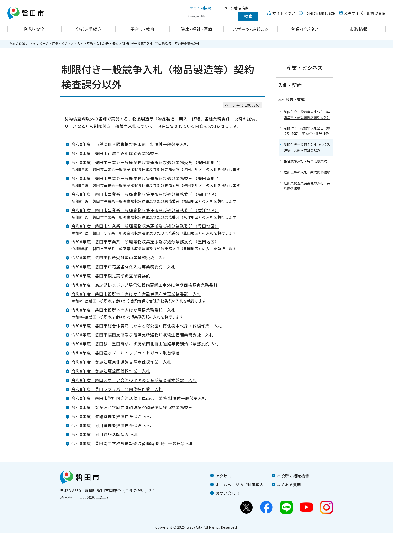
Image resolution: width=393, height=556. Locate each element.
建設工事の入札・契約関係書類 (307, 172)
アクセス (224, 476)
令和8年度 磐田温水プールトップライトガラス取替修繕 (125, 353)
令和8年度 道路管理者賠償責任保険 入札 (111, 416)
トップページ (39, 43)
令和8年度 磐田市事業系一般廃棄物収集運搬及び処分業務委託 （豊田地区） (145, 226)
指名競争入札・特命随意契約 (305, 161)
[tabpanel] (224, 17)
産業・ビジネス (63, 43)
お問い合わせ (228, 493)
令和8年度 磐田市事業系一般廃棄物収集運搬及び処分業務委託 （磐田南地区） (147, 178)
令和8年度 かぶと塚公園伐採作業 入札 (110, 371)
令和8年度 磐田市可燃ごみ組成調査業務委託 (115, 153)
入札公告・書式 (107, 43)
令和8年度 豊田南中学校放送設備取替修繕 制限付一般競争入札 (132, 443)
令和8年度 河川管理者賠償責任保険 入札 (111, 425)
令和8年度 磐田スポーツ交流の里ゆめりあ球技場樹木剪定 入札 (134, 380)
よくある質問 (289, 484)
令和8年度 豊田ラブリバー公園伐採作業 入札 (117, 389)
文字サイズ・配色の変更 (365, 13)
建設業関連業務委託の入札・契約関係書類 (307, 185)
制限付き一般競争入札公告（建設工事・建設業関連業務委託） (307, 114)
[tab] (200, 8)
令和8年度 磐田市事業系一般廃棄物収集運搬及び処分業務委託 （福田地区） (145, 194)
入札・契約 (85, 43)
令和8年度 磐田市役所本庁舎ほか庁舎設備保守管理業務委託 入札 (136, 294)
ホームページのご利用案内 (240, 484)
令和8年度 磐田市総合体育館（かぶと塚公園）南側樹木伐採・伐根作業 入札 (146, 326)
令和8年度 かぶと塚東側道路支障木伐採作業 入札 (121, 362)
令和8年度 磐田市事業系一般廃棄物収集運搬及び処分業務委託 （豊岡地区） (145, 241)
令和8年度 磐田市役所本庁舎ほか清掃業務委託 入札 (123, 310)
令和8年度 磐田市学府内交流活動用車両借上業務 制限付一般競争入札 (138, 398)
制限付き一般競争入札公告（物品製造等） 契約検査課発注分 (307, 131)
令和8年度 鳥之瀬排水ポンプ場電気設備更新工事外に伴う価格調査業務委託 (144, 285)
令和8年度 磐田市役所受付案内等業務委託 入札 (119, 257)
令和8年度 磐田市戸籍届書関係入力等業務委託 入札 (123, 266)
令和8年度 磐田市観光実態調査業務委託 (110, 276)
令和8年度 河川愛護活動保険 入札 (105, 434)
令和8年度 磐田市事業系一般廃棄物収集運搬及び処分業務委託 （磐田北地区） (147, 162)
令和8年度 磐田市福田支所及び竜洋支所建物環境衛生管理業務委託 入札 (142, 334)
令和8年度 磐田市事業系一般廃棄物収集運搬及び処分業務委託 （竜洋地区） (145, 210)
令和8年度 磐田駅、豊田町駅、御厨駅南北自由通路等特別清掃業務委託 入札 (145, 344)
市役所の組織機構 (293, 476)
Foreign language (319, 13)
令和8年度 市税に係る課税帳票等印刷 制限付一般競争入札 (129, 144)
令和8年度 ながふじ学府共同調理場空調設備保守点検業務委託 (132, 407)
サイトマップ (283, 13)
